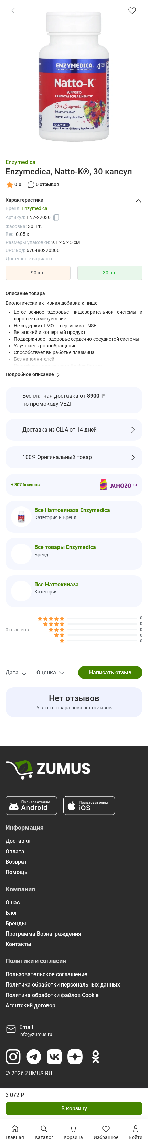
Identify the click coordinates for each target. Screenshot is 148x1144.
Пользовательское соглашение (46, 974)
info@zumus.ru (35, 1034)
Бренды (16, 923)
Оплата (15, 851)
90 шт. (38, 272)
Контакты (18, 944)
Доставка (18, 841)
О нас (13, 902)
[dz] (75, 1056)
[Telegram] (33, 1056)
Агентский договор (30, 1005)
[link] (13, 10)
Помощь (17, 872)
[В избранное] (132, 10)
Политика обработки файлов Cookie (52, 995)
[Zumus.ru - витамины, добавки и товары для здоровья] (48, 772)
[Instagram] (13, 1056)
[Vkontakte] (54, 1056)
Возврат (16, 862)
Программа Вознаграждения (43, 933)
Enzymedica (20, 162)
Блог (12, 912)
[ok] (95, 1056)
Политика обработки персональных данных (63, 984)
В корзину (74, 1108)
